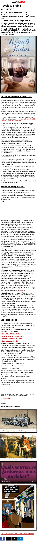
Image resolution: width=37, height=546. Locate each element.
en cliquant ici (5, 398)
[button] (2, 539)
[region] (22, 210)
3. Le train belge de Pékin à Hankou (12, 336)
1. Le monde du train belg (9, 341)
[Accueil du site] (18, 3)
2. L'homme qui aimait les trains (11, 339)
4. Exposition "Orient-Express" (11, 334)
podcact (21, 291)
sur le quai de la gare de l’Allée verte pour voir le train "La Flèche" (18, 120)
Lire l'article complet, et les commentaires (17, 534)
